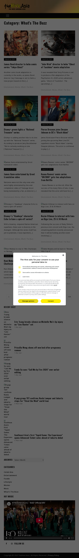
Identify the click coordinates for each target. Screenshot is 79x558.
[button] (39, 276)
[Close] (63, 255)
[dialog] (39, 279)
